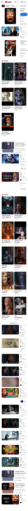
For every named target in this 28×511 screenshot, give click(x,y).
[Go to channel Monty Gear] (21, 439)
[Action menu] (24, 27)
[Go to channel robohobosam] (21, 426)
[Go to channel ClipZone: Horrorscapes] (20, 161)
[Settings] (18, 2)
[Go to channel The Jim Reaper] (21, 346)
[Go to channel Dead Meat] (21, 180)
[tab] (3, 6)
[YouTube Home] (8, 2)
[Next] (17, 6)
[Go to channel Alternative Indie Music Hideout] (20, 332)
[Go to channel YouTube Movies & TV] (20, 12)
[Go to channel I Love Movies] (21, 385)
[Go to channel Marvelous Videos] (21, 395)
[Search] (15, 2)
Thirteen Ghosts (22, 10)
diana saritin (17, 146)
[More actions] (12, 82)
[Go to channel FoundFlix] (21, 465)
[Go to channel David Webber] (21, 362)
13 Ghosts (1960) (23, 42)
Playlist (22, 146)
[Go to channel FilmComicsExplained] (21, 452)
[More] (24, 168)
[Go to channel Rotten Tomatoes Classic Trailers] (20, 34)
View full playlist (18, 152)
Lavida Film (17, 487)
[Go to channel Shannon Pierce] (21, 374)
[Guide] (2, 2)
